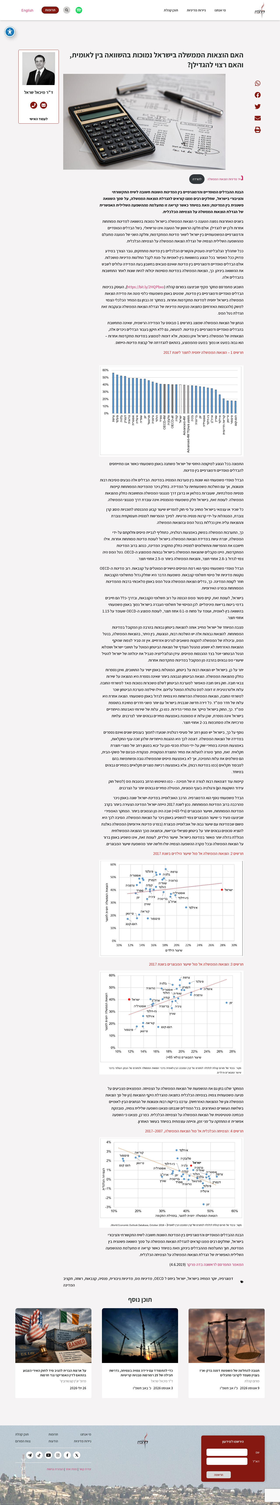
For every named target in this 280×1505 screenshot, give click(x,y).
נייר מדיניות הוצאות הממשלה (225, 179)
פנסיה (103, 1278)
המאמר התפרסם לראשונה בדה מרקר (215, 1264)
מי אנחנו (220, 10)
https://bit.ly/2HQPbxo (145, 286)
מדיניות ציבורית (121, 1278)
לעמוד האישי (39, 119)
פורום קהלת (252, 1381)
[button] (257, 83)
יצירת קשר (85, 1469)
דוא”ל (256, 1461)
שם (257, 1452)
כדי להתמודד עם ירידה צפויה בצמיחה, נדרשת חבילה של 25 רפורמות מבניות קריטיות (141, 1372)
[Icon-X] (76, 1455)
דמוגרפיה (226, 1278)
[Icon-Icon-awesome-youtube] (48, 1455)
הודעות (53, 1441)
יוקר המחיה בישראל (202, 1278)
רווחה (79, 1278)
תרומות (53, 1434)
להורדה (196, 179)
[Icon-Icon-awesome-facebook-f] (67, 1455)
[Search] (66, 10)
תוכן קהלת (171, 10)
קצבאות (91, 1278)
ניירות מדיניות (196, 10)
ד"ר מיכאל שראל (162, 1381)
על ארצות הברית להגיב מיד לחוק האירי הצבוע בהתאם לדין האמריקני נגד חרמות (54, 1372)
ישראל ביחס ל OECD (170, 1278)
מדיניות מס (143, 1278)
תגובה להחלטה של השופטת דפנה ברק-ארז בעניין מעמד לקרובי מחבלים (229, 1372)
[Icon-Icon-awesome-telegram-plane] (29, 1455)
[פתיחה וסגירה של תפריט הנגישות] (10, 32)
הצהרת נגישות (55, 1469)
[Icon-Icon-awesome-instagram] (57, 1455)
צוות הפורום (22, 1441)
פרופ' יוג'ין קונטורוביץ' (73, 1381)
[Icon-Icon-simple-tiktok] (39, 1455)
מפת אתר (71, 1469)
